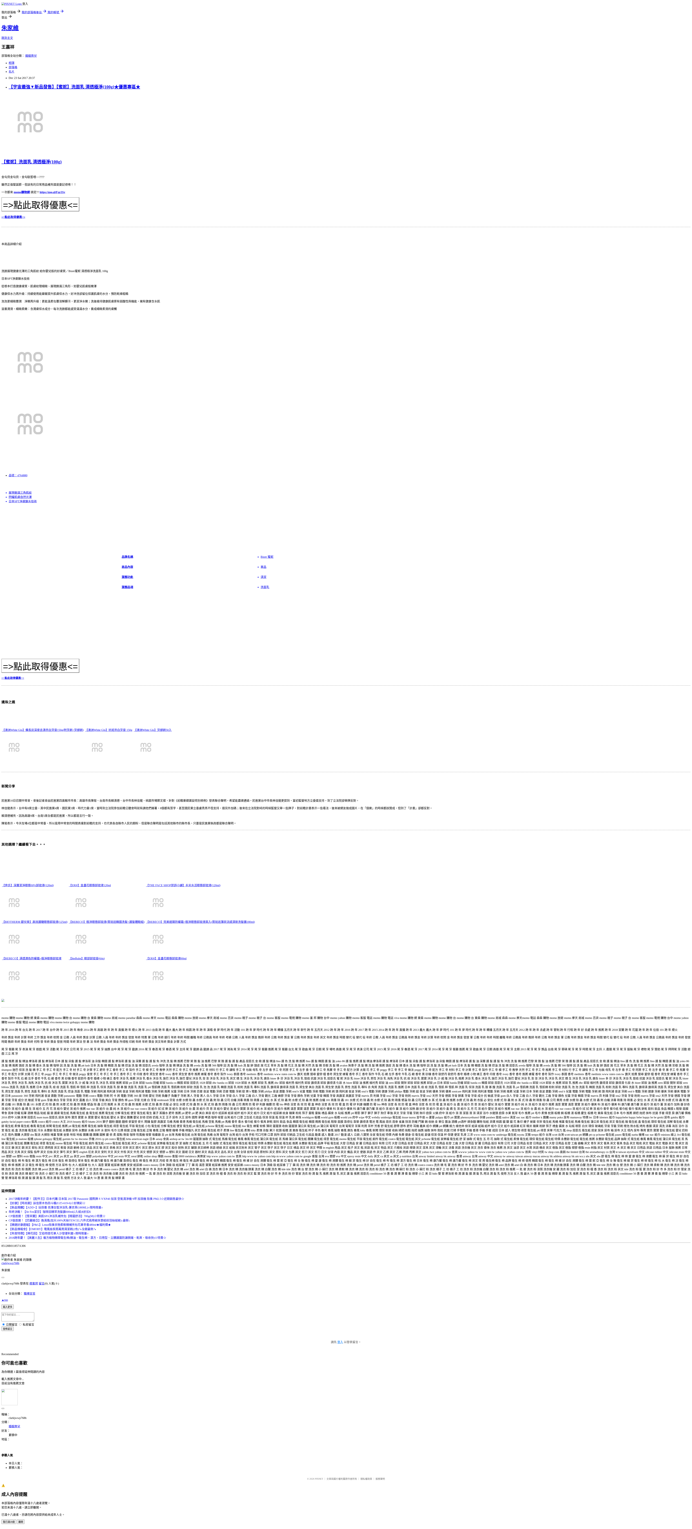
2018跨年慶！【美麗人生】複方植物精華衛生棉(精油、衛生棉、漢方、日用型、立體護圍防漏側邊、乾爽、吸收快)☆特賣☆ (87, 1237)
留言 (42, 1283)
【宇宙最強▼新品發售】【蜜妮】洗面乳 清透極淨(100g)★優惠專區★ (74, 87)
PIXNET (319, 1478)
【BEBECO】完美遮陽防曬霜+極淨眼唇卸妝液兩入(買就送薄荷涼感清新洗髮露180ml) (200, 921)
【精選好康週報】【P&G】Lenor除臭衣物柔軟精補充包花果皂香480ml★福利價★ (60, 1224)
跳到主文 (7, 37)
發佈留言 (7, 1329)
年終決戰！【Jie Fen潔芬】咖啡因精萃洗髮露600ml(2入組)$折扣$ (50, 1211)
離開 (20, 1522)
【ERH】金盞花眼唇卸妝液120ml (90, 885)
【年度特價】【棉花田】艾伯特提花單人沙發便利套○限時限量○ (49, 1233)
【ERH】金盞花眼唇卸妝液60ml (166, 958)
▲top (4, 1299)
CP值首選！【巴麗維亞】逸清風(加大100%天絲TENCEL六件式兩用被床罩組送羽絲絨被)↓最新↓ (69, 1220)
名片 (11, 71)
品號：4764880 (18, 475)
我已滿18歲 (9, 1522)
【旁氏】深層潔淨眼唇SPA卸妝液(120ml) (28, 885)
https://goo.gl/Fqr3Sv (52, 192)
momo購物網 (22, 192)
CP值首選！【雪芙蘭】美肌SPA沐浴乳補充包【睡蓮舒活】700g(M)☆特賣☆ (57, 1216)
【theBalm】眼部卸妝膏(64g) (87, 958)
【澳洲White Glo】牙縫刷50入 (153, 730)
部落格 (13, 67)
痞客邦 (33, 1283)
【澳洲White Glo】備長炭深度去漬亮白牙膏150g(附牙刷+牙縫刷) (43, 730)
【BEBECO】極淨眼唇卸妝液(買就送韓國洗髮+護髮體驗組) (107, 921)
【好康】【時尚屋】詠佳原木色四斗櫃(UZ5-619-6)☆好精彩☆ (47, 1203)
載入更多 (7, 1307)
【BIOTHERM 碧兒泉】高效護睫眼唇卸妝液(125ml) (34, 921)
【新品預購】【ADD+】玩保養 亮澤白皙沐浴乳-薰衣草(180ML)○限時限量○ (56, 1207)
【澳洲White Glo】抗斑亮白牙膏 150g (108, 730)
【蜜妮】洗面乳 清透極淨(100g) (31, 161)
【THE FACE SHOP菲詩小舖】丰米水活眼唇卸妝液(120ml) (183, 885)
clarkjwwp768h (10, 1263)
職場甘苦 (29, 1293)
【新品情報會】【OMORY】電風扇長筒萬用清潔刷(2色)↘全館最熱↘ (52, 1229)
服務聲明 (380, 1478)
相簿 (11, 63)
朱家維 (10, 28)
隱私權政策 (366, 1478)
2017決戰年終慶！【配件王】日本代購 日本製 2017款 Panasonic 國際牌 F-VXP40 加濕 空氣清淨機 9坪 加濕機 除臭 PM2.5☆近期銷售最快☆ (96, 1198)
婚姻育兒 (31, 55)
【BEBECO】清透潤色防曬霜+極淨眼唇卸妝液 (31, 958)
